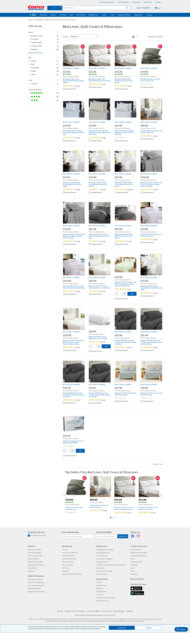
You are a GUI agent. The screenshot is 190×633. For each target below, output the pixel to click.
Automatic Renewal (68, 556)
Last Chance (80, 15)
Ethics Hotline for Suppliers (36, 585)
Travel (104, 15)
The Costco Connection (35, 556)
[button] (128, 8)
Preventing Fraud (101, 574)
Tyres (113, 15)
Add (131, 294)
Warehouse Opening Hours (139, 553)
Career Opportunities (34, 553)
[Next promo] (161, 495)
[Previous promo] (64, 495)
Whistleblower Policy (34, 588)
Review (149, 628)
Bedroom (48, 20)
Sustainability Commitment (36, 565)
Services (149, 15)
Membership (93, 15)
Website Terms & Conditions (75, 611)
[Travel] (106, 15)
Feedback (129, 611)
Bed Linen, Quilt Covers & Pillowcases (64, 20)
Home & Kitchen (38, 20)
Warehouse (138, 15)
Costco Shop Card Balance (104, 559)
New (71, 15)
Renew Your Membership (70, 553)
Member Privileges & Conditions (72, 574)
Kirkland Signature (33, 559)
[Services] (152, 15)
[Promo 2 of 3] (112, 517)
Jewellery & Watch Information (105, 598)
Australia (158, 2)
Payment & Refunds (102, 562)
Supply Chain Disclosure (35, 579)
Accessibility (100, 568)
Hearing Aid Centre (136, 562)
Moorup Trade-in (137, 579)
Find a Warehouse (70, 532)
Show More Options (35, 53)
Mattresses (99, 588)
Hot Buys (63, 15)
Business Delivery (124, 15)
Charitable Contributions (35, 562)
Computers (99, 595)
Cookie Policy (107, 611)
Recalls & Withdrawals (103, 553)
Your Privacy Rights (93, 611)
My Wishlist (65, 571)
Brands (53, 15)
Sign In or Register (67, 565)
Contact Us (31, 571)
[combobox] (54, 8)
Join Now (64, 549)
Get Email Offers (104, 532)
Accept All (122, 628)
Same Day (43, 15)
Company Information (34, 549)
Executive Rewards (68, 562)
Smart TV (99, 582)
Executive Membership (69, 559)
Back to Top (158, 464)
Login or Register (143, 8)
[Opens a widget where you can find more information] (181, 629)
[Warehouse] (142, 15)
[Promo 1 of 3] (110, 517)
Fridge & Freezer (101, 585)
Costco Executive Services (139, 556)
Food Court (134, 574)
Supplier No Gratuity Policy (36, 591)
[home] (36, 7)
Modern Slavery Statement (36, 582)
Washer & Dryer (101, 591)
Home (30, 20)
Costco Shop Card (101, 556)
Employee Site (32, 568)
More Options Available (71, 68)
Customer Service (36, 532)
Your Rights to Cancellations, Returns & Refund (110, 565)
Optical (133, 559)
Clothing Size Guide (102, 601)
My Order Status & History (104, 571)
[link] (74, 65)
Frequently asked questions (105, 549)
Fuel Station (134, 565)
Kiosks (133, 571)
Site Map (60, 611)
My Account (65, 568)
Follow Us (135, 532)
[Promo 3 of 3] (115, 517)
